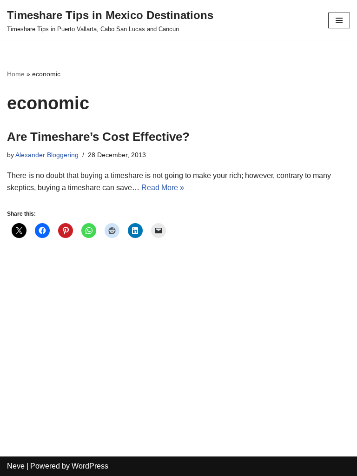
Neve (16, 466)
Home (16, 74)
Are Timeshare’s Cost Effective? (98, 137)
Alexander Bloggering (47, 155)
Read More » (162, 188)
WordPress (90, 466)
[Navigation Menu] (339, 20)
